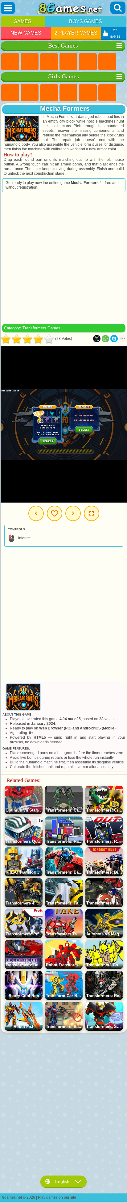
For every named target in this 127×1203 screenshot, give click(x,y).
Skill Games (107, 62)
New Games (25, 33)
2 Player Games (76, 33)
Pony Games (10, 93)
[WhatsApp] (105, 338)
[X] (96, 338)
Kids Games (68, 62)
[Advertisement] (63, 257)
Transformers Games (41, 328)
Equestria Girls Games (30, 93)
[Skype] (114, 338)
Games (22, 21)
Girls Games (30, 62)
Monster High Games (107, 93)
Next (73, 513)
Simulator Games (49, 62)
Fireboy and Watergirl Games (49, 93)
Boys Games (85, 21)
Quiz (88, 93)
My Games (54, 513)
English (62, 1181)
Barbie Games (68, 93)
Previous (36, 513)
